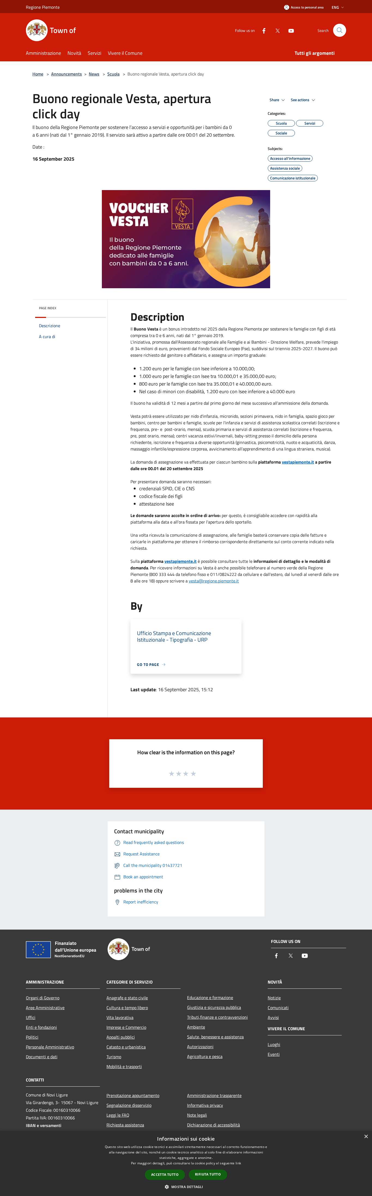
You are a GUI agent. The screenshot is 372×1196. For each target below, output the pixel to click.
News (94, 74)
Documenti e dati (41, 1056)
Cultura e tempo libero (127, 1007)
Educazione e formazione (210, 997)
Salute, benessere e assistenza (215, 1036)
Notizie (274, 997)
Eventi (274, 1054)
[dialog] (186, 1163)
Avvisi (273, 1017)
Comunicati (278, 1007)
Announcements (66, 74)
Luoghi (274, 1044)
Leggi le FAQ (117, 1115)
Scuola (113, 74)
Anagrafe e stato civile (127, 997)
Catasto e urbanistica (126, 1047)
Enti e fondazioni (41, 1027)
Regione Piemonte (43, 7)
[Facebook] (261, 30)
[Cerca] (339, 30)
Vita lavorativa (119, 1017)
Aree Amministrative (45, 1007)
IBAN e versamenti (43, 1125)
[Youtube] (288, 30)
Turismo (113, 1056)
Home (37, 74)
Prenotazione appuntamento (132, 1095)
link (238, 1163)
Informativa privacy (205, 1105)
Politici (32, 1037)
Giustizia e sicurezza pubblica (214, 1007)
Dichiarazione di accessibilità (213, 1125)
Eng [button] (335, 7)
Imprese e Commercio (126, 1027)
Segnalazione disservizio (128, 1105)
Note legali (197, 1115)
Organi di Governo (42, 997)
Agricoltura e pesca (204, 1056)
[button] (186, 1186)
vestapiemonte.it (298, 462)
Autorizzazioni (200, 1046)
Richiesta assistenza (125, 1125)
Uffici (30, 1017)
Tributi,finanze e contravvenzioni (217, 1017)
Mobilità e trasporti (124, 1066)
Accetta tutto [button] (165, 1174)
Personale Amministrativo (50, 1047)
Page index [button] (47, 308)
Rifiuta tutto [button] (208, 1174)
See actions (300, 100)
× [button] (366, 1137)
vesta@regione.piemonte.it (214, 581)
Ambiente (196, 1027)
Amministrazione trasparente (214, 1095)
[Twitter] (275, 30)
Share (275, 100)
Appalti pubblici (120, 1037)
